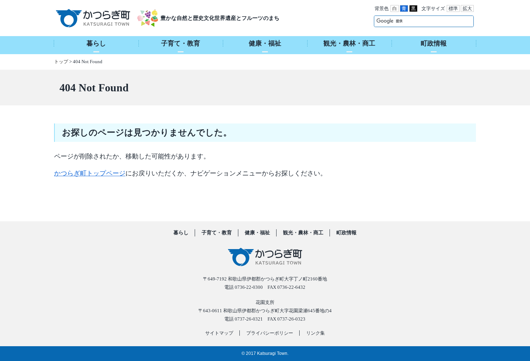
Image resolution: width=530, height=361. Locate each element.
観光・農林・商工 (303, 232)
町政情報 (346, 232)
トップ (61, 61)
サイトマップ (219, 333)
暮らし (181, 232)
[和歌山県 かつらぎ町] (102, 18)
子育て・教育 (217, 232)
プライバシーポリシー (269, 333)
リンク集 (315, 333)
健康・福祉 (257, 232)
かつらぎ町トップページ (89, 173)
